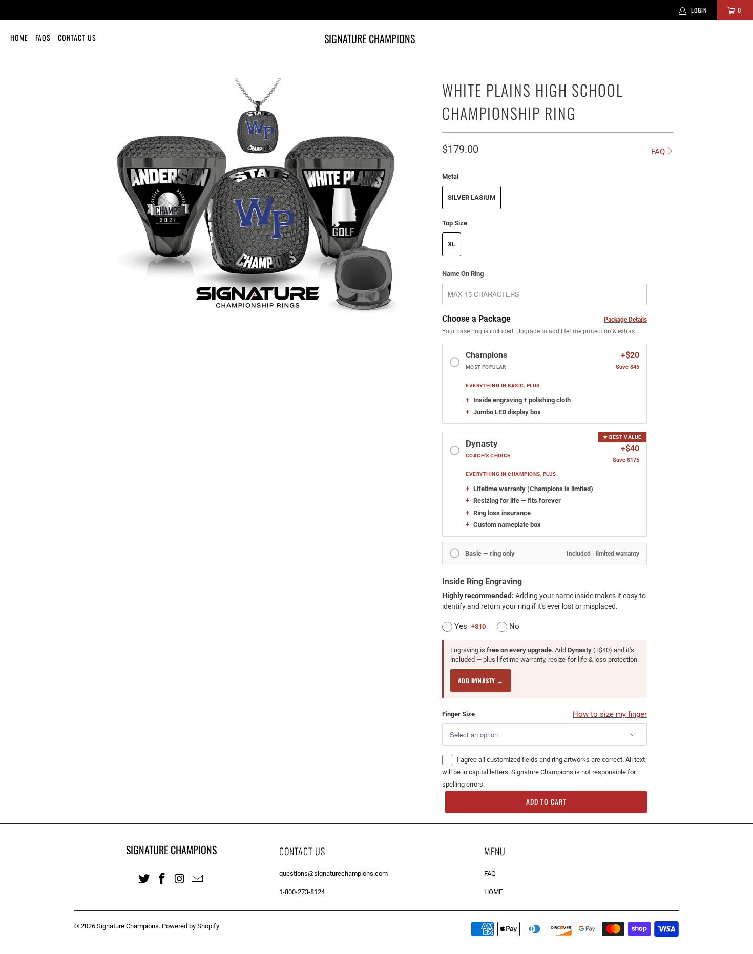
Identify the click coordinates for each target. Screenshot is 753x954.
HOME (493, 892)
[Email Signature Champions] (197, 878)
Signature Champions (128, 926)
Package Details (625, 319)
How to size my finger (610, 714)
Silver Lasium (471, 197)
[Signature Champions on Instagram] (179, 878)
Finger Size (458, 714)
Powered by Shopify (190, 926)
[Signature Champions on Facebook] (162, 878)
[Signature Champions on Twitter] (144, 878)
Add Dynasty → (480, 680)
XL (451, 244)
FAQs (43, 37)
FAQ (658, 151)
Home (19, 37)
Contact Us (77, 37)
